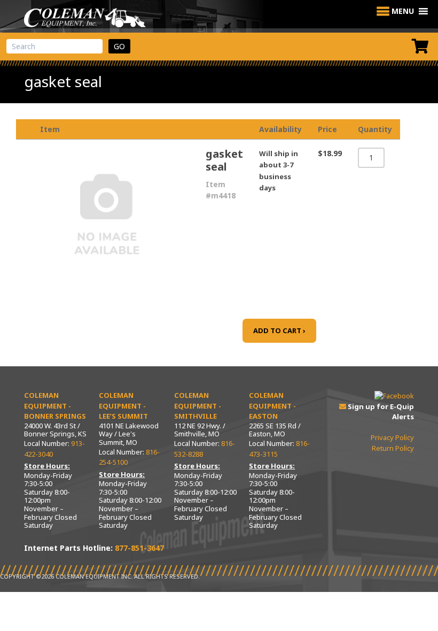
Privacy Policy (392, 437)
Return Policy (393, 448)
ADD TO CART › (279, 330)
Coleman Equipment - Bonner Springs (55, 405)
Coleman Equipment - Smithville (197, 405)
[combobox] (54, 46)
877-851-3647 (139, 548)
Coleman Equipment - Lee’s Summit (123, 405)
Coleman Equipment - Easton (272, 405)
